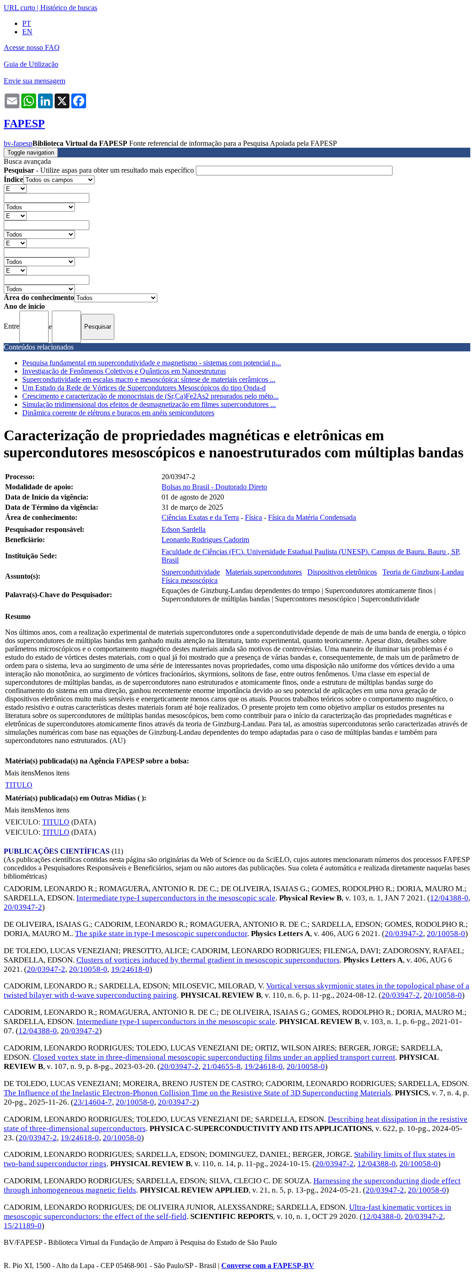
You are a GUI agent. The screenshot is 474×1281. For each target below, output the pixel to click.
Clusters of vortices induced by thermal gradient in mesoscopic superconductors (208, 960)
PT (26, 23)
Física (253, 517)
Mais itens (19, 773)
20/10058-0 (446, 933)
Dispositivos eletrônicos (342, 572)
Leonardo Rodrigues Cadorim (205, 540)
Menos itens (51, 773)
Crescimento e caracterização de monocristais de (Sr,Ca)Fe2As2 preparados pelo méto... (150, 396)
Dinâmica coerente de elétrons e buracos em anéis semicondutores (118, 413)
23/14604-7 (93, 1102)
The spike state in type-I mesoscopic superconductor (161, 933)
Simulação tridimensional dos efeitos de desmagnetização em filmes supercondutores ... (149, 404)
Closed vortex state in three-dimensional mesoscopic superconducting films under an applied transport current (214, 1057)
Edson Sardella (184, 529)
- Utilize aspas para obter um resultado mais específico (100, 170)
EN (27, 32)
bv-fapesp (18, 143)
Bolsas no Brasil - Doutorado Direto (214, 487)
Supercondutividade (191, 572)
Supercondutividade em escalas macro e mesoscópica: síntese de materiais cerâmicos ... (148, 379)
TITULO (18, 785)
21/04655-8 (221, 1066)
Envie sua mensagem (34, 81)
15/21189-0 (23, 1225)
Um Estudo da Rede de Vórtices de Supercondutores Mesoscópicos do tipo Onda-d (144, 388)
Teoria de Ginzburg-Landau (423, 572)
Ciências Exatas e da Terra (200, 517)
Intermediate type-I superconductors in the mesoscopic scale (175, 898)
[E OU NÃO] (15, 188)
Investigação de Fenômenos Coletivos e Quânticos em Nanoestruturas (124, 371)
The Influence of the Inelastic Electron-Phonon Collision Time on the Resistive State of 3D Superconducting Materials (197, 1092)
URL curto (19, 8)
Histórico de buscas (68, 8)
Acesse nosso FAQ (32, 47)
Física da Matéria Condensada (312, 517)
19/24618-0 (130, 969)
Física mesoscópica (190, 580)
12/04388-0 (449, 898)
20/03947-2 (23, 907)
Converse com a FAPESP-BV (267, 1265)
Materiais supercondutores (263, 572)
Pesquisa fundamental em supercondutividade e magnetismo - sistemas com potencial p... (151, 363)
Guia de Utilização (31, 64)
